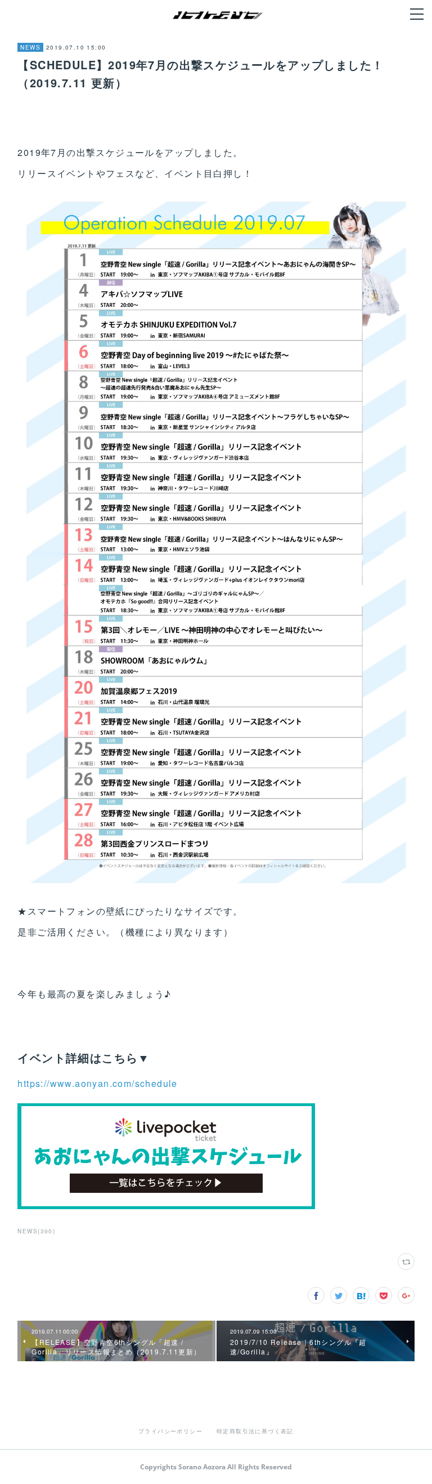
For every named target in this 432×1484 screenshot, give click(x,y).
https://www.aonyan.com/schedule (97, 1083)
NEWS (30, 47)
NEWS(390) (36, 1231)
